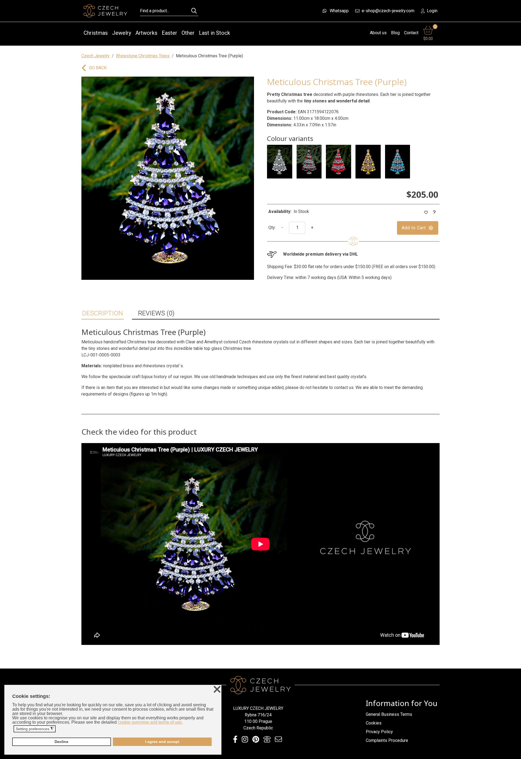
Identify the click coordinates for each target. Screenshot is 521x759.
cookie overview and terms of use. (150, 722)
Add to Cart (414, 227)
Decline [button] (61, 741)
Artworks (146, 33)
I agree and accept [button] (162, 741)
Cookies (374, 723)
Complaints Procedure (387, 740)
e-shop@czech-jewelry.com (388, 10)
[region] (167, 178)
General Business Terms (389, 714)
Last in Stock (214, 33)
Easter (169, 33)
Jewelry (121, 33)
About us (378, 32)
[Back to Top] (514, 753)
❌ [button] (217, 689)
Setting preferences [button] (35, 729)
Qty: (272, 227)
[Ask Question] (434, 212)
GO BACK (98, 67)
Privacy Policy (379, 731)
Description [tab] (102, 313)
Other (188, 33)
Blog (395, 32)
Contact (411, 32)
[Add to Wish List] (426, 212)
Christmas (96, 33)
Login (432, 10)
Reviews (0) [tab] (156, 313)
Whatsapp (339, 10)
